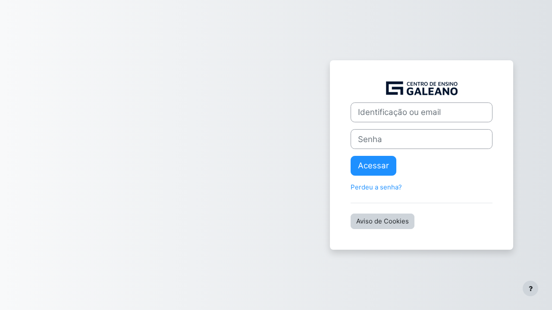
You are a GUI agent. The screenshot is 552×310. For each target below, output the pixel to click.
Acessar (373, 165)
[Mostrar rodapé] (530, 288)
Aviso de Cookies (382, 221)
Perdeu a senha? (376, 187)
